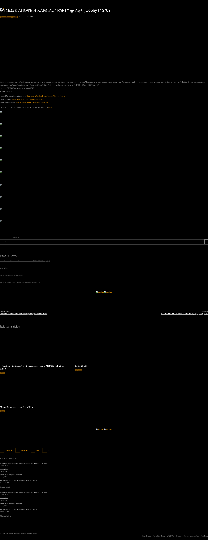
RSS (38, 450)
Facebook (9, 450)
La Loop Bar (81, 366)
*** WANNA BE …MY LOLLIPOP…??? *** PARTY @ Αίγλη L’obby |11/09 (184, 314)
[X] (44, 450)
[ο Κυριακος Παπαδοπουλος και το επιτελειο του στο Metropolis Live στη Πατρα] (35, 347)
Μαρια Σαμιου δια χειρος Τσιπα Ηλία (16, 407)
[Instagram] (17, 450)
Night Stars (79, 369)
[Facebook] (2, 450)
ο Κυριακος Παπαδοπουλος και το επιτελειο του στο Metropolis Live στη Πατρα (32, 367)
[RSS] (33, 450)
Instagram (24, 450)
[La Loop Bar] (110, 347)
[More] (62, 70)
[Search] (206, 241)
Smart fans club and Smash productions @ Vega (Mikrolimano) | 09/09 (23, 314)
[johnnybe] (5, 237)
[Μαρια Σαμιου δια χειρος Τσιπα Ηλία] (35, 388)
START (2, 372)
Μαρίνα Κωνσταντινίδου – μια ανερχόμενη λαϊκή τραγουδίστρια (19, 480)
